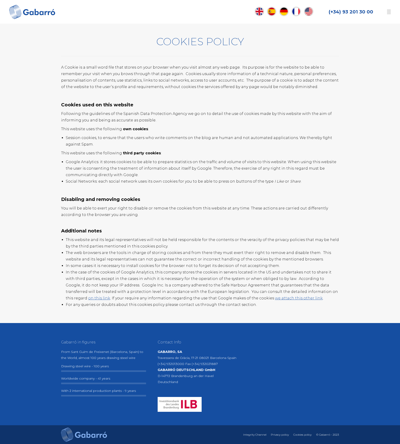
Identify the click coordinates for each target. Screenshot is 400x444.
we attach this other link (299, 298)
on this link (99, 298)
